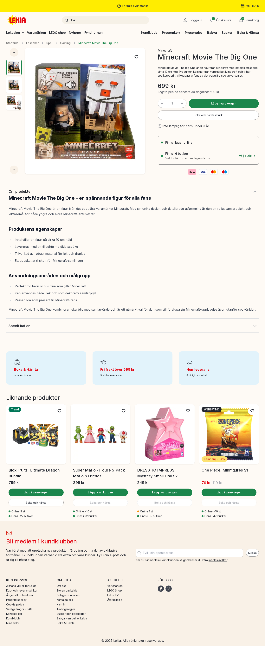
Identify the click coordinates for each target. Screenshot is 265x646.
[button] (249, 20)
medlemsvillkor (218, 560)
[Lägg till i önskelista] (136, 57)
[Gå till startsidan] (17, 20)
